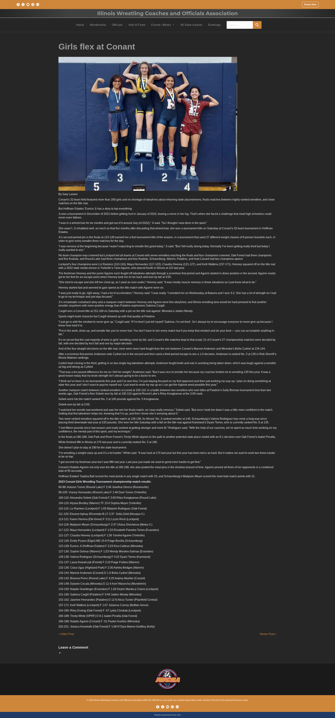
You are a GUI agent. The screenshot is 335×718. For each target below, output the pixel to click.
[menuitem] (80, 25)
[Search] (257, 25)
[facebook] (18, 4)
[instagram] (32, 4)
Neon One (176, 715)
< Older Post (66, 634)
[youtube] (27, 4)
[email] (37, 4)
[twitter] (23, 4)
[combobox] (240, 25)
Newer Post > (268, 634)
